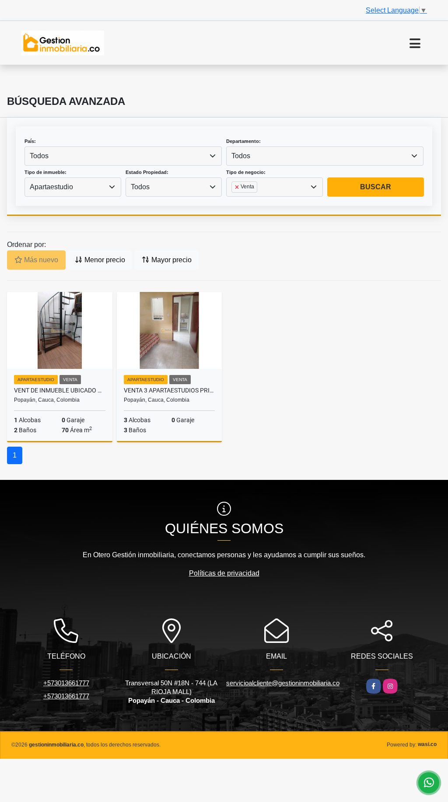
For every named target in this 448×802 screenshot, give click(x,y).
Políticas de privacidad (224, 573)
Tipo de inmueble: (45, 172)
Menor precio (104, 260)
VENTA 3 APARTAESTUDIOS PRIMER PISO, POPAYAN (169, 390)
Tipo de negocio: (246, 172)
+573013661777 (66, 683)
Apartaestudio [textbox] (51, 187)
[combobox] (123, 156)
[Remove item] (237, 187)
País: (30, 141)
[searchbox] (234, 201)
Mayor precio (171, 260)
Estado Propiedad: (147, 172)
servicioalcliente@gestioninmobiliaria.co (283, 683)
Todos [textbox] (39, 156)
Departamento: (243, 141)
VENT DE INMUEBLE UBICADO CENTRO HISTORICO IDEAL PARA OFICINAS (59, 390)
